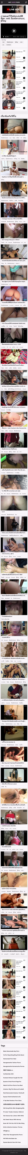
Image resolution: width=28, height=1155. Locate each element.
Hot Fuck (14, 2)
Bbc (16, 514)
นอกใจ (20, 744)
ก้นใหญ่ (15, 158)
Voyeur (20, 221)
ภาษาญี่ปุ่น (8, 410)
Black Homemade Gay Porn (11, 1051)
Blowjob (10, 242)
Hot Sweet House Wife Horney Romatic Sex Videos (12, 1120)
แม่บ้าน (3, 158)
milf (3, 42)
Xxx (2, 389)
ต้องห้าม (17, 954)
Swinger (21, 347)
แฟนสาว (17, 263)
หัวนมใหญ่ (20, 200)
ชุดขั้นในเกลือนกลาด (14, 535)
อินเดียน (23, 158)
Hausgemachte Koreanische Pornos (13, 1066)
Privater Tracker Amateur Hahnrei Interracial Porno (13, 1112)
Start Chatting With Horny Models (19, 83)
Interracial (3, 514)
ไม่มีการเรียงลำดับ (5, 619)
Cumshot (11, 305)
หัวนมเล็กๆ (19, 807)
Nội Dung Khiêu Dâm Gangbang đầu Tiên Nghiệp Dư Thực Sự (13, 1108)
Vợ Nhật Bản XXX (8, 1074)
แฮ (10, 284)
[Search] (26, 2)
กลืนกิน (21, 577)
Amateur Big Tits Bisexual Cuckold (13, 1089)
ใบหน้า (2, 242)
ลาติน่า (17, 137)
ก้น (19, 158)
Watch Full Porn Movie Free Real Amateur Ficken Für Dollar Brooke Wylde (13, 1086)
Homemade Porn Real (9, 1058)
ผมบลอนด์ (3, 221)
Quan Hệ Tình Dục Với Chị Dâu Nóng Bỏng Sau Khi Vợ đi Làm (13, 1124)
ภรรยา (21, 42)
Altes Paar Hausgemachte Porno (12, 1134)
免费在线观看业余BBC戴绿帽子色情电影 (13, 1105)
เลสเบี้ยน (3, 326)
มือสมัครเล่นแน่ (10, 42)
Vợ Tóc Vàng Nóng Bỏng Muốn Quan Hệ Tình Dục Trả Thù (13, 1055)
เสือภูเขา (22, 954)
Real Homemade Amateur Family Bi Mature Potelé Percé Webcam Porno (13, 1093)
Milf (21, 137)
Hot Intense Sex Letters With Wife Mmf (13, 1116)
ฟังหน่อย (9, 891)
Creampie (17, 305)
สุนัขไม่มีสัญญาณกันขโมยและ (14, 389)
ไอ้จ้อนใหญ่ (20, 326)
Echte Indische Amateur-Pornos (12, 1127)
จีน (5, 786)
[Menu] (2, 2)
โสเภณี (15, 326)
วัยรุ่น (14, 137)
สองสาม (19, 368)
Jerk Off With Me (19, 61)
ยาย (3, 44)
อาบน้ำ (2, 661)
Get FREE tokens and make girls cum (20, 93)
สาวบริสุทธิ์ (12, 954)
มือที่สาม (11, 200)
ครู (24, 891)
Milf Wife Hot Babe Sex (10, 1138)
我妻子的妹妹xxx (8, 1070)
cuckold (8, 44)
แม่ (22, 242)
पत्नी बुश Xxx (6, 1131)
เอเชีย (16, 200)
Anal (10, 137)
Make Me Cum (19, 51)
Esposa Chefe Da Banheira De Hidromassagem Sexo (12, 1097)
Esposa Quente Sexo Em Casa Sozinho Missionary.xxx (12, 1143)
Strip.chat (18, 57)
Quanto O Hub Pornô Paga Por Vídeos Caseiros (12, 1082)
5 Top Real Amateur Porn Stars (12, 1100)
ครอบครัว (6, 954)
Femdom (24, 493)
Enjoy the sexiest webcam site (20, 72)
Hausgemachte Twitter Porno (12, 1062)
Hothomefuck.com (17, 1150)
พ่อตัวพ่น (19, 912)
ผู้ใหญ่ (16, 42)
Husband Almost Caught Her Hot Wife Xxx (12, 1078)
